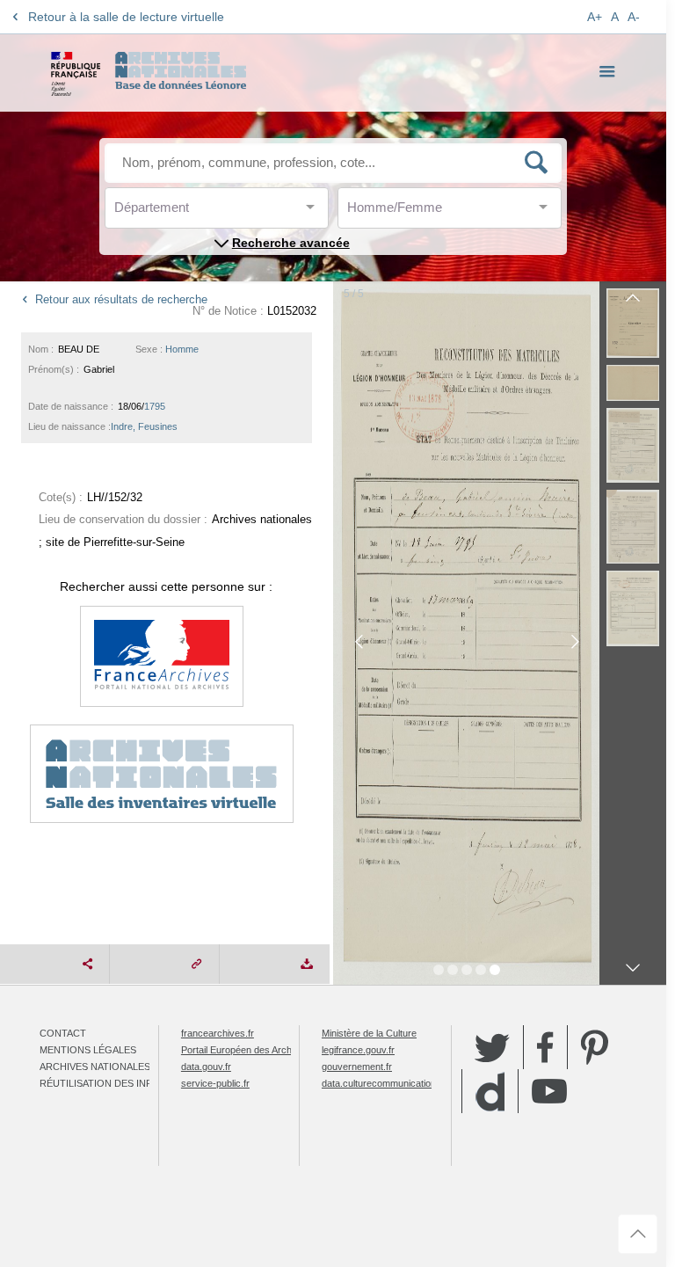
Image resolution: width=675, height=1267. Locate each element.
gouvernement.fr (357, 1066)
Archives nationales (95, 1066)
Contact (63, 1033)
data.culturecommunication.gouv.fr (395, 1083)
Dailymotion (489, 1091)
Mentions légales (88, 1050)
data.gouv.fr (206, 1066)
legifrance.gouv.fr (358, 1050)
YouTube (549, 1091)
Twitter (492, 1047)
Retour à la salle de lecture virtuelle (126, 17)
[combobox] (193, 212)
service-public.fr (215, 1083)
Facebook (545, 1047)
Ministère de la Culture (369, 1033)
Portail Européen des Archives (245, 1050)
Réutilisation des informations (125, 1083)
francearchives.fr (217, 1033)
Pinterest (594, 1047)
